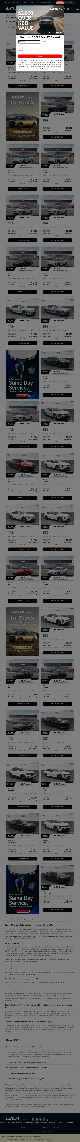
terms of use (40, 68)
